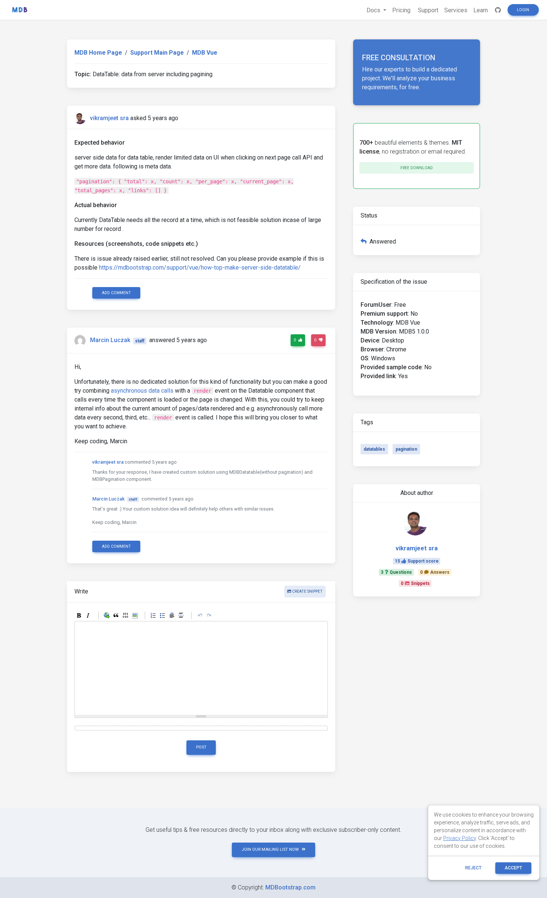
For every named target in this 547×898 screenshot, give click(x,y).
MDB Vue (204, 52)
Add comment (116, 292)
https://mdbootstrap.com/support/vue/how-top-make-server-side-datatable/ (200, 267)
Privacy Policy (459, 838)
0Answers (435, 572)
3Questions (396, 572)
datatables (374, 449)
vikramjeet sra (109, 118)
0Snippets (415, 583)
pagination (406, 449)
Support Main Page (157, 52)
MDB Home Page (98, 52)
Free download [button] (416, 167)
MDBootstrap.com (290, 887)
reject (473, 867)
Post (201, 747)
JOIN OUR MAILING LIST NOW (270, 849)
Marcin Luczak (110, 340)
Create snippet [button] (307, 591)
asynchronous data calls (142, 390)
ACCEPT (513, 867)
